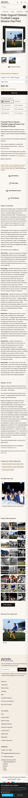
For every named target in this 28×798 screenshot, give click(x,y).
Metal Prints (4, 734)
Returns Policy (5, 720)
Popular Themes (5, 469)
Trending (3, 691)
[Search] (24, 6)
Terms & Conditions (6, 727)
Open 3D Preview (15, 67)
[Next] (25, 40)
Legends (15, 466)
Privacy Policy (5, 717)
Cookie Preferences (6, 740)
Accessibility (4, 711)
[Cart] (21, 2)
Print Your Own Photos (7, 701)
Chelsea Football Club (7, 463)
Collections (19, 11)
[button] (14, 792)
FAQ (2, 714)
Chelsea (12, 469)
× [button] (26, 784)
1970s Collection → (8, 604)
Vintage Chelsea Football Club (8, 168)
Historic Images (16, 463)
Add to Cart (14, 93)
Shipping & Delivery (6, 724)
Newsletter (4, 737)
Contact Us (4, 746)
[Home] (6, 2)
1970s (22, 463)
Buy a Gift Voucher (6, 704)
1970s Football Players (15, 165)
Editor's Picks (5, 688)
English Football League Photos (16, 166)
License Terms (5, 730)
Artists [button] (12, 11)
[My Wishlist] (17, 2)
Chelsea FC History (5, 165)
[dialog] (14, 790)
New (2, 694)
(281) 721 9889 (7, 750)
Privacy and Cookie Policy (16, 790)
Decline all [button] (20, 795)
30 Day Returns (20, 155)
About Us (3, 681)
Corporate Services (6, 698)
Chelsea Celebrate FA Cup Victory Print (13, 506)
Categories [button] (5, 11)
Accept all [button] (7, 795)
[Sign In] (25, 2)
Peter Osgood (21, 466)
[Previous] (2, 40)
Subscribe (22, 669)
